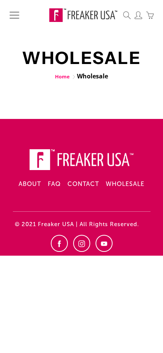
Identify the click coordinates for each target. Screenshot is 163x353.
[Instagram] (81, 243)
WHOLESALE (125, 183)
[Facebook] (59, 243)
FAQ (54, 183)
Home (62, 76)
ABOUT (30, 183)
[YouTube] (104, 243)
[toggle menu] (14, 15)
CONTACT (83, 183)
